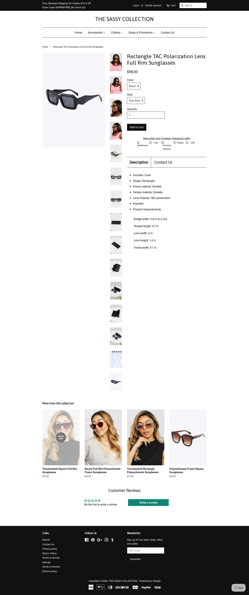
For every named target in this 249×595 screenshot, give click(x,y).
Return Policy (49, 553)
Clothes (116, 32)
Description (139, 162)
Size (129, 94)
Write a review (148, 502)
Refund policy (49, 571)
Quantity (132, 109)
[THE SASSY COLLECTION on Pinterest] (93, 540)
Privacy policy (49, 548)
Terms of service (51, 557)
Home (78, 32)
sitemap (46, 562)
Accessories (95, 32)
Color (130, 80)
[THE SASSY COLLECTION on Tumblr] (112, 540)
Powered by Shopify (150, 580)
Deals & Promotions (141, 32)
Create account (153, 5)
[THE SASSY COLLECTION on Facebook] (87, 540)
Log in (136, 5)
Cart (173, 5)
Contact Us (167, 32)
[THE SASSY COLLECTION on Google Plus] (99, 540)
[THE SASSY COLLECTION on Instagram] (106, 540)
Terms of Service (51, 566)
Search (46, 539)
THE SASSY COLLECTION (124, 19)
